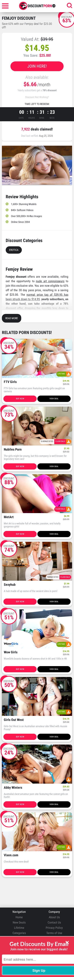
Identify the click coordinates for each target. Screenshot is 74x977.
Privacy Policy (54, 928)
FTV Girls (10, 382)
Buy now (20, 398)
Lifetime (19, 928)
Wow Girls (10, 652)
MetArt (9, 517)
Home (19, 917)
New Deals (19, 922)
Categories (19, 933)
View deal (54, 398)
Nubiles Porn (13, 449)
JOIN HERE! (37, 66)
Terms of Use (54, 933)
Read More (11, 318)
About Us (54, 917)
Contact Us (54, 922)
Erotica (13, 249)
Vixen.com (11, 855)
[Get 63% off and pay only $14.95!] (37, 165)
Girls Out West (14, 720)
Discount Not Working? (37, 97)
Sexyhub (10, 585)
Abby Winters (13, 787)
